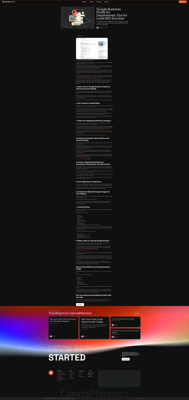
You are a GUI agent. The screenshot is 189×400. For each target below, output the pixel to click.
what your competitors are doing (106, 130)
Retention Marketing (61, 378)
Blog (80, 374)
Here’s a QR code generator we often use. (83, 250)
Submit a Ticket (82, 376)
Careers (70, 374)
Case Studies (59, 380)
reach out (83, 76)
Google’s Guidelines (84, 105)
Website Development (61, 374)
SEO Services (59, 376)
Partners (70, 376)
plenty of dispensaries (94, 76)
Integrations (71, 378)
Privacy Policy (140, 398)
